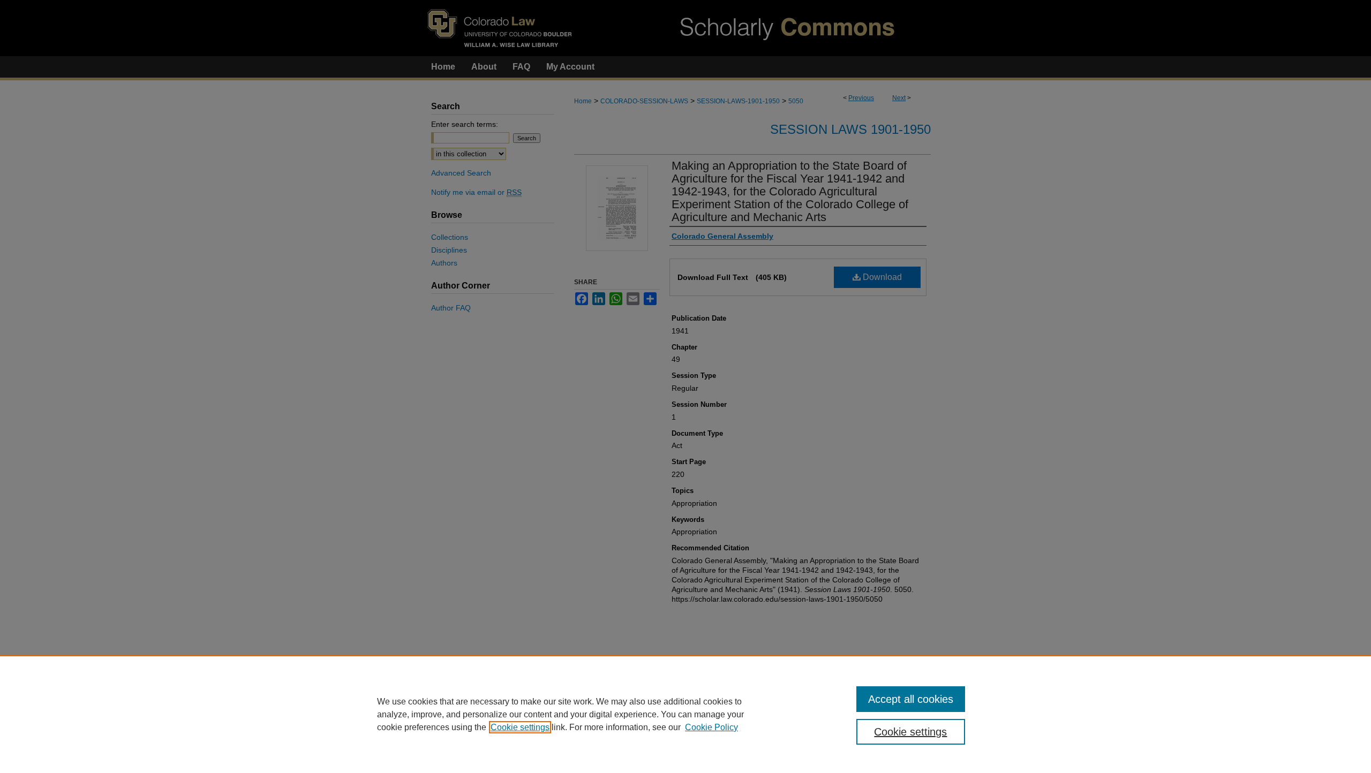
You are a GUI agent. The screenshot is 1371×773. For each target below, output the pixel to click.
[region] (685, 714)
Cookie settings (520, 727)
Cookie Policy (711, 727)
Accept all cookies (910, 699)
